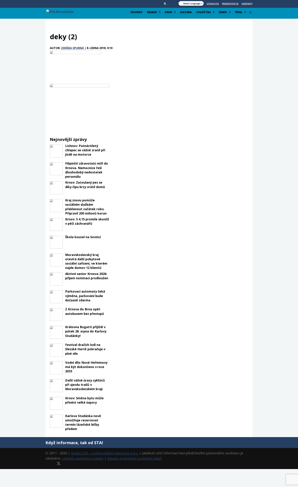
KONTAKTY (247, 4)
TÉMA (238, 12)
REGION (152, 12)
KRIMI (168, 12)
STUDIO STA (213, 4)
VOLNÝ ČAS (203, 12)
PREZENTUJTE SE (230, 4)
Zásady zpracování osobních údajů (134, 458)
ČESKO (223, 12)
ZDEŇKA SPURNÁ (72, 48)
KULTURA (186, 12)
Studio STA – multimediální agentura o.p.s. (104, 453)
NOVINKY (136, 12)
